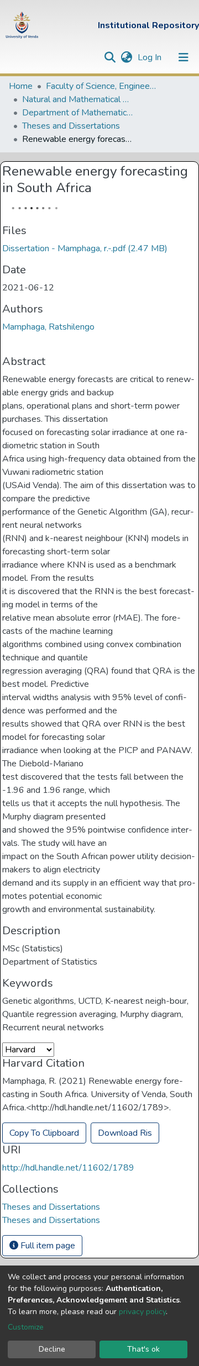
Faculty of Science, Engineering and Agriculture (101, 86)
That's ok (143, 1349)
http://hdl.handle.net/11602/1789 (68, 1168)
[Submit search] (109, 57)
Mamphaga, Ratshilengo (48, 327)
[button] (126, 57)
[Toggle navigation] (183, 57)
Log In (151, 57)
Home (21, 86)
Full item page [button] (46, 1246)
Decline (52, 1349)
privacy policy (142, 1311)
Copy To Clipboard (44, 1133)
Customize (26, 1327)
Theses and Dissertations (71, 126)
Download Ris (125, 1133)
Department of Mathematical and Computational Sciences (77, 113)
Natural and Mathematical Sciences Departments (77, 99)
